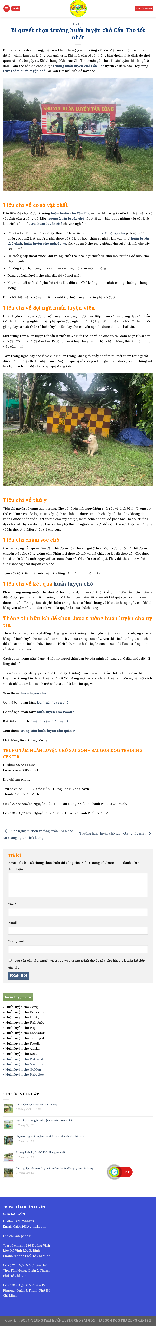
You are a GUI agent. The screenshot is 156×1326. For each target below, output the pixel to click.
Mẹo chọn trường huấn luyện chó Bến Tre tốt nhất (44, 1120)
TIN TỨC (78, 24)
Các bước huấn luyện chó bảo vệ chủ (36, 1104)
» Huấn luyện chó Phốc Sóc (23, 1074)
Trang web (16, 941)
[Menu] (6, 8)
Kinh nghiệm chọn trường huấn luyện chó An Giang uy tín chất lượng (54, 1168)
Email (14, 923)
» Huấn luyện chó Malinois (23, 1064)
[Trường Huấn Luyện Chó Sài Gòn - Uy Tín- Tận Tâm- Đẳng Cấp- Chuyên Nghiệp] (78, 8)
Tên (12, 904)
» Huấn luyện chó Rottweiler (24, 1059)
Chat (125, 1172)
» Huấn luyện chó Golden (22, 1069)
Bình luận (15, 869)
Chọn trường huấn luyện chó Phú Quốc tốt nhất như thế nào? (50, 1136)
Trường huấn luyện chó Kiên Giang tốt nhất (112, 833)
